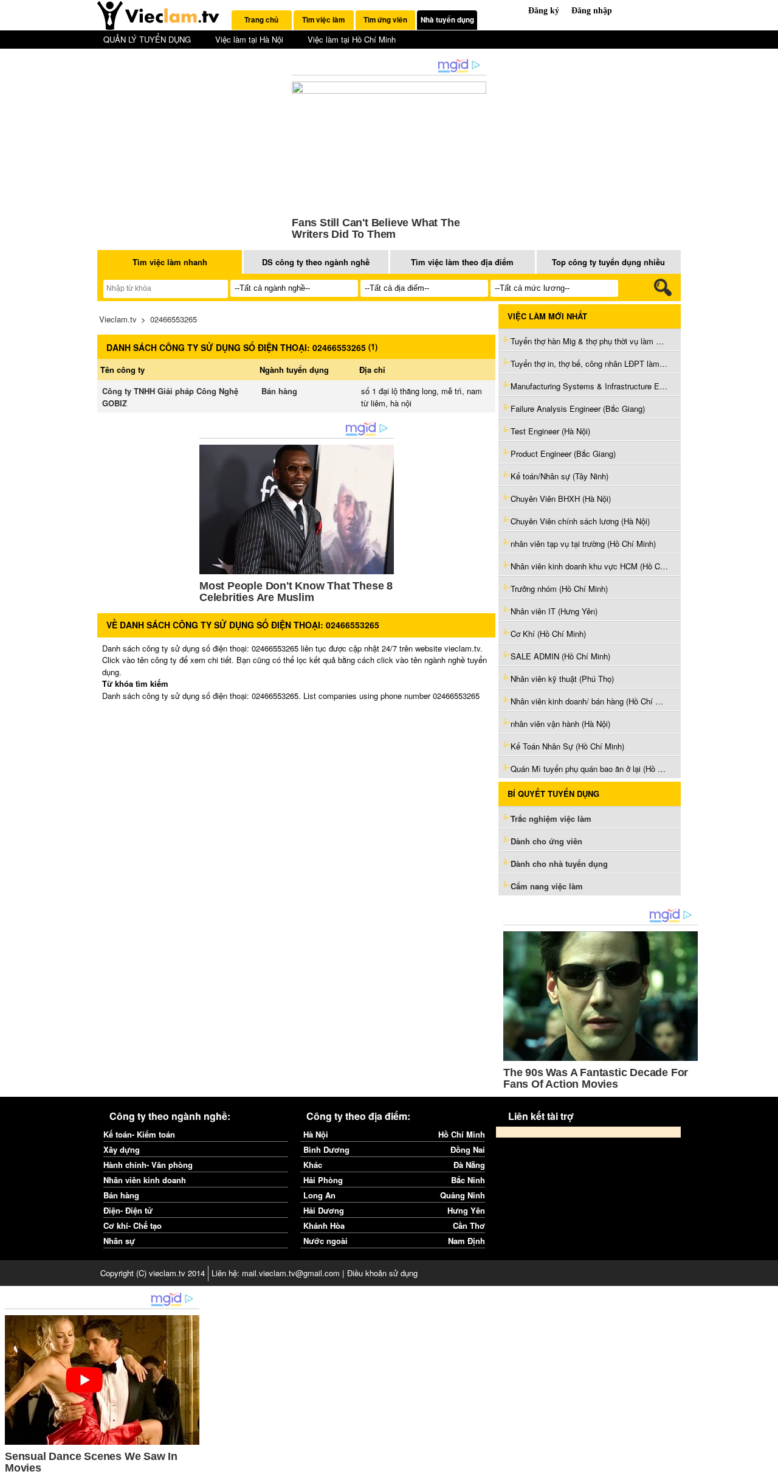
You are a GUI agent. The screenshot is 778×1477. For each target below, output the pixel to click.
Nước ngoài (325, 1240)
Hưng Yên (466, 1210)
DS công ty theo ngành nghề (316, 262)
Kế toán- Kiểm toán (139, 1134)
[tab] (262, 20)
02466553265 (173, 319)
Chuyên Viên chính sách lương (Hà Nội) (580, 521)
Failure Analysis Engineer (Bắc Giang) (578, 408)
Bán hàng (279, 391)
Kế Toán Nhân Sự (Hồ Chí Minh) (567, 746)
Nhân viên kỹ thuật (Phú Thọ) (562, 678)
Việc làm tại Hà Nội (249, 39)
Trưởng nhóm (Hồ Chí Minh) (559, 588)
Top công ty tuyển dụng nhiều (608, 262)
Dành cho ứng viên (546, 841)
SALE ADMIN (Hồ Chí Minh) (560, 656)
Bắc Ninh (468, 1180)
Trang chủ (261, 20)
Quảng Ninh (462, 1195)
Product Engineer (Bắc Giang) (563, 453)
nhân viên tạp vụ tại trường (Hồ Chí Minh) (583, 543)
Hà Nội (315, 1134)
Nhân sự (119, 1240)
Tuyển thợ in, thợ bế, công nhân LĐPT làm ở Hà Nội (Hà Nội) (590, 363)
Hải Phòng (323, 1180)
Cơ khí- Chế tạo (132, 1225)
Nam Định (466, 1240)
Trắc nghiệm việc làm (552, 818)
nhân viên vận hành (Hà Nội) (560, 723)
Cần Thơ (469, 1225)
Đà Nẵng (469, 1164)
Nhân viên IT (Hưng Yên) (554, 611)
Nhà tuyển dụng (447, 20)
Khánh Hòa (324, 1225)
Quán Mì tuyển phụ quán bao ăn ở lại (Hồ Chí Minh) (590, 768)
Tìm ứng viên (385, 20)
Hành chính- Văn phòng (148, 1164)
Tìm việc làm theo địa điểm (462, 262)
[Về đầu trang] (766, 1465)
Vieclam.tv (118, 319)
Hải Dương (323, 1210)
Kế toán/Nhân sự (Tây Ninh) (559, 476)
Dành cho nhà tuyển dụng (559, 863)
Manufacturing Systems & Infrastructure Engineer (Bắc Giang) (590, 386)
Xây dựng (121, 1149)
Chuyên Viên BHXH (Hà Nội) (561, 498)
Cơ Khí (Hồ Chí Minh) (548, 633)
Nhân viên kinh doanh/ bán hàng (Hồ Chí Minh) (590, 701)
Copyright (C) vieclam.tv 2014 (152, 1273)
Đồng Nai (467, 1149)
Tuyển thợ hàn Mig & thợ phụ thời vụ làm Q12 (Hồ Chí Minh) (590, 341)
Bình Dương (326, 1149)
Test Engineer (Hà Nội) (550, 431)
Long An (319, 1195)
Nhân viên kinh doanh (144, 1180)
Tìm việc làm (323, 20)
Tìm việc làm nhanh (170, 262)
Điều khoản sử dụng (382, 1273)
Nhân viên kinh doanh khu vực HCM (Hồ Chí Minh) (590, 566)
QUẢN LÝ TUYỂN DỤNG (147, 39)
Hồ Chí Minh (461, 1134)
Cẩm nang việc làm (547, 886)
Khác (312, 1164)
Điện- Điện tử (128, 1210)
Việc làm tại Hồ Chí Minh (352, 39)
